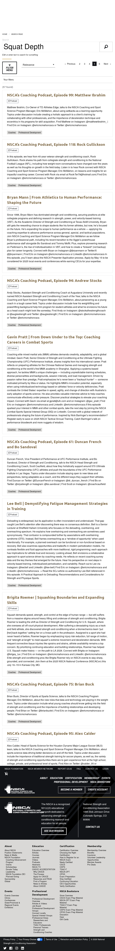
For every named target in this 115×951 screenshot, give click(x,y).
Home (4, 34)
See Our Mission (54, 831)
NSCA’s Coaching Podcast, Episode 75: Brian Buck (50, 684)
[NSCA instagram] (16, 948)
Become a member (71, 789)
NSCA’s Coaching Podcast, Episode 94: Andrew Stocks (54, 280)
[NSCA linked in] (22, 948)
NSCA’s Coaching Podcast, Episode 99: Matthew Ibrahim (56, 95)
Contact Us (93, 827)
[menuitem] (43, 778)
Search (5, 39)
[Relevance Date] (38, 66)
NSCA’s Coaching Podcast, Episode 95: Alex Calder (51, 733)
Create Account (98, 789)
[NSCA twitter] (4, 948)
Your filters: (8, 79)
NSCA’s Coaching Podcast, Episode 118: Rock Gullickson (56, 144)
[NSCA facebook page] (10, 948)
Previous (72, 63)
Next (108, 63)
